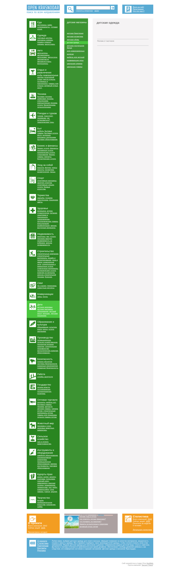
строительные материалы (43, 257)
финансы (54, 148)
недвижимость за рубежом (44, 242)
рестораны (42, 25)
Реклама (41, 550)
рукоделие (50, 504)
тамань (40, 491)
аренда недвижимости (44, 244)
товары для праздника (47, 415)
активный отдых (51, 86)
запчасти (48, 407)
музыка (40, 500)
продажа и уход (44, 426)
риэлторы (41, 236)
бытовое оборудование (47, 139)
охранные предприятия (47, 366)
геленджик (50, 479)
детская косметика (75, 36)
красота (40, 168)
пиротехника (42, 200)
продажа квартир (44, 239)
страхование (42, 154)
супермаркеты (43, 27)
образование (42, 311)
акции (96, 11)
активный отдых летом (89, 527)
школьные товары (74, 67)
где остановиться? (43, 119)
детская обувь (73, 40)
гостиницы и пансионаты (42, 82)
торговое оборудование (47, 467)
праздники (53, 200)
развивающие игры (75, 60)
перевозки (41, 118)
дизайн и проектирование (46, 259)
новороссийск (43, 489)
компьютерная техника (47, 103)
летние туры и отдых (88, 517)
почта (45, 297)
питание (53, 213)
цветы (39, 202)
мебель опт (51, 402)
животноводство (44, 444)
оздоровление (43, 219)
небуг (54, 487)
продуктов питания (45, 344)
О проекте (42, 541)
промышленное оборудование (44, 463)
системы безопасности (47, 364)
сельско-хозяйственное (47, 342)
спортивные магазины (46, 181)
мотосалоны (42, 63)
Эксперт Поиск (147, 565)
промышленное (44, 340)
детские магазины (45, 309)
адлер (46, 477)
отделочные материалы (47, 268)
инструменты (43, 466)
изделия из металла (46, 273)
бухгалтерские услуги (46, 159)
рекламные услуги (45, 150)
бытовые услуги (51, 133)
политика (41, 393)
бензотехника (49, 105)
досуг (39, 88)
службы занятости (45, 377)
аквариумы (42, 430)
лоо (50, 487)
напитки (40, 346)
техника (40, 407)
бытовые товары (44, 404)
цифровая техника (45, 99)
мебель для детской (75, 57)
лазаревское (49, 485)
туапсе (47, 491)
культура (53, 327)
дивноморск (42, 483)
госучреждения (43, 389)
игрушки (46, 313)
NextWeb (150, 563)
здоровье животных (45, 428)
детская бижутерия (75, 33)
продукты (41, 402)
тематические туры (45, 122)
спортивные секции (45, 185)
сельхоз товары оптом (47, 417)
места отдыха (49, 79)
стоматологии (43, 213)
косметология (43, 172)
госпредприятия (44, 391)
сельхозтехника (44, 107)
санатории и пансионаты (42, 216)
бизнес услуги (43, 148)
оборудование (43, 353)
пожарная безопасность (47, 368)
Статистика (42, 543)
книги (39, 329)
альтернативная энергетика (44, 458)
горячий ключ (43, 481)
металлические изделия (47, 351)
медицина (41, 211)
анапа (40, 477)
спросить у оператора (84, 11)
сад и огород (42, 442)
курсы (45, 329)
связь (39, 297)
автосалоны (42, 53)
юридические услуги (46, 152)
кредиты (47, 157)
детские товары (44, 409)
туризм (40, 116)
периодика (51, 286)
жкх (47, 236)
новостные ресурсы (45, 288)
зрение (53, 226)
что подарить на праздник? (90, 522)
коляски (70, 54)
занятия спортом (44, 183)
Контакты (41, 548)
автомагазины (43, 55)
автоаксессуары (44, 61)
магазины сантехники (46, 137)
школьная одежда (74, 63)
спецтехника (42, 101)
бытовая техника (44, 96)
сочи (52, 489)
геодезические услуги (46, 271)
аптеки (50, 211)
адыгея (54, 491)
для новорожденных (75, 51)
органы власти (43, 387)
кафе (49, 25)
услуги (40, 105)
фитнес (48, 168)
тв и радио (41, 286)
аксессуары (50, 44)
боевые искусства (43, 188)
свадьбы (41, 198)
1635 (43, 528)
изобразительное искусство (44, 503)
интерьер (47, 135)
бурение (48, 277)
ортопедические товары (47, 221)
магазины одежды (45, 40)
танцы (52, 172)
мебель (40, 131)
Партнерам (42, 546)
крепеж (53, 464)
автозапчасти (43, 59)
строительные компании (47, 254)
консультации (43, 223)
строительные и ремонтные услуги (46, 265)
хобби (39, 507)
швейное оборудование (47, 455)
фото (39, 135)
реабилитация (43, 226)
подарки (48, 198)
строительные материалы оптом (46, 412)
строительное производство (47, 347)
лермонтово (42, 487)
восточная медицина (46, 228)
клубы (39, 75)
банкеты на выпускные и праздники (94, 524)
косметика (49, 170)
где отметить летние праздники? (93, 519)
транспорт (48, 116)
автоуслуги (52, 57)
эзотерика (41, 331)
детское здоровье (44, 307)
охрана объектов (44, 362)
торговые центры (44, 38)
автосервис (42, 57)
